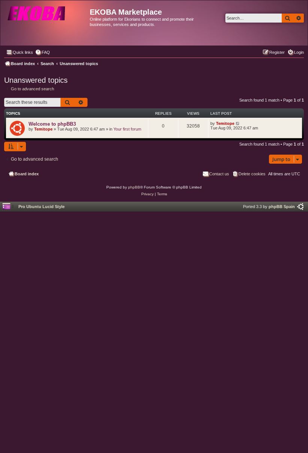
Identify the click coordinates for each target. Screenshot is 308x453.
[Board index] (46, 20)
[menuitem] (42, 52)
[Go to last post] (238, 123)
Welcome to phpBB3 (52, 124)
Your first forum (127, 129)
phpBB (134, 187)
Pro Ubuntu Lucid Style (41, 206)
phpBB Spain (282, 206)
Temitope (43, 129)
